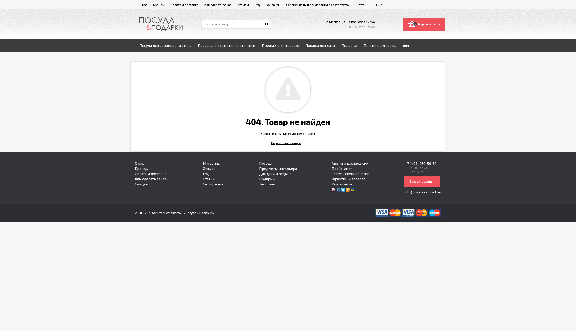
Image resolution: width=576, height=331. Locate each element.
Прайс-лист (342, 168)
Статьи (209, 179)
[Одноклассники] (348, 190)
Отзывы (209, 168)
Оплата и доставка (150, 173)
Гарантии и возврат (348, 179)
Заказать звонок (422, 181)
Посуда (265, 163)
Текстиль (267, 184)
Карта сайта (342, 184)
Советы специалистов (350, 173)
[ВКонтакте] (338, 190)
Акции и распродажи (350, 163)
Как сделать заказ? (151, 179)
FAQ (206, 173)
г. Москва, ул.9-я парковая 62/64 (350, 22)
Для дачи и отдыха (275, 173)
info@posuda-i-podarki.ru (423, 192)
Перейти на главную (286, 143)
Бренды (141, 168)
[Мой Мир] (352, 190)
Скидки (141, 184)
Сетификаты (213, 184)
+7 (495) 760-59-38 (420, 163)
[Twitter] (343, 190)
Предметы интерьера (278, 168)
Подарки (267, 179)
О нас (139, 163)
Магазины (211, 163)
